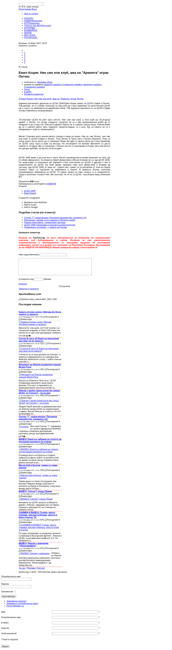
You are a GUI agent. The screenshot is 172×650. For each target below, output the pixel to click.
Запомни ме (7, 591)
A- (25, 7)
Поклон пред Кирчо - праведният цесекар (44, 222)
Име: (3, 612)
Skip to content (31, 14)
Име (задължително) (29, 254)
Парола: (5, 628)
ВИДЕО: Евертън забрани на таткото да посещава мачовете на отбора (40, 440)
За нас (22, 568)
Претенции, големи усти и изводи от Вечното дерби (49, 220)
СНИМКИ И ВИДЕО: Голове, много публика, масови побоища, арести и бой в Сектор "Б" (38, 515)
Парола (5, 584)
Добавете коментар (34, 94)
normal (35, 7)
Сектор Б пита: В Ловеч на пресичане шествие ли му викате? (39, 339)
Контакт (41, 568)
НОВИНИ (51, 184)
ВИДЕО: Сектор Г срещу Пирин (35, 491)
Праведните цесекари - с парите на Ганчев (45, 227)
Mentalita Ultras (44, 82)
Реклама (31, 568)
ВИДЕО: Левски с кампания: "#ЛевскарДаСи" (34, 544)
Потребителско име (11, 576)
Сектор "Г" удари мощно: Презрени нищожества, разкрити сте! (55, 218)
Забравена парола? (16, 601)
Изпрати (23, 284)
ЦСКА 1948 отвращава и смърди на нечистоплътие (49, 225)
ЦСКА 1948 (29, 191)
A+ (20, 7)
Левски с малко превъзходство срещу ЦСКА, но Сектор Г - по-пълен (39, 391)
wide (29, 7)
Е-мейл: (5, 623)
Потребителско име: (11, 617)
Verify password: (9, 633)
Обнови (47, 279)
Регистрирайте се (15, 606)
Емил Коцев (30, 193)
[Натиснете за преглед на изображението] (51, 99)
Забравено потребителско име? (22, 603)
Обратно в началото (29, 289)
